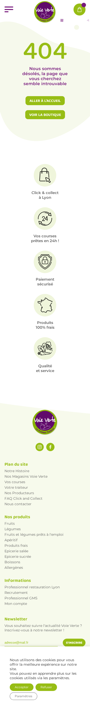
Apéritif (11, 540)
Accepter (21, 687)
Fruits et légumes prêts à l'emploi (34, 534)
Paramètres (23, 696)
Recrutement (16, 592)
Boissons (12, 562)
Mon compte (15, 603)
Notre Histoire (16, 471)
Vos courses (14, 482)
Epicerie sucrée (17, 556)
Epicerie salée (16, 551)
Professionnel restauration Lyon (32, 587)
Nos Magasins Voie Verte (26, 476)
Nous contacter (18, 504)
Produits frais (16, 545)
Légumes (12, 529)
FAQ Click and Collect (23, 498)
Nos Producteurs (19, 493)
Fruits (9, 523)
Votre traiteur (16, 487)
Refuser (46, 687)
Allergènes (13, 567)
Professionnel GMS (21, 598)
